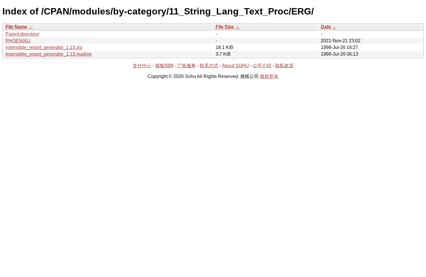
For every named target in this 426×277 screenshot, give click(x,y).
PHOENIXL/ (18, 40)
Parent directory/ (22, 34)
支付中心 (142, 65)
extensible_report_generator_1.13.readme (49, 54)
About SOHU (235, 65)
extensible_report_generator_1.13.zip (44, 47)
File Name (16, 26)
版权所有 (269, 76)
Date (326, 26)
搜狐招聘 (164, 65)
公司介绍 (262, 65)
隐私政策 (284, 65)
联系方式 (209, 65)
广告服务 (186, 65)
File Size (225, 26)
